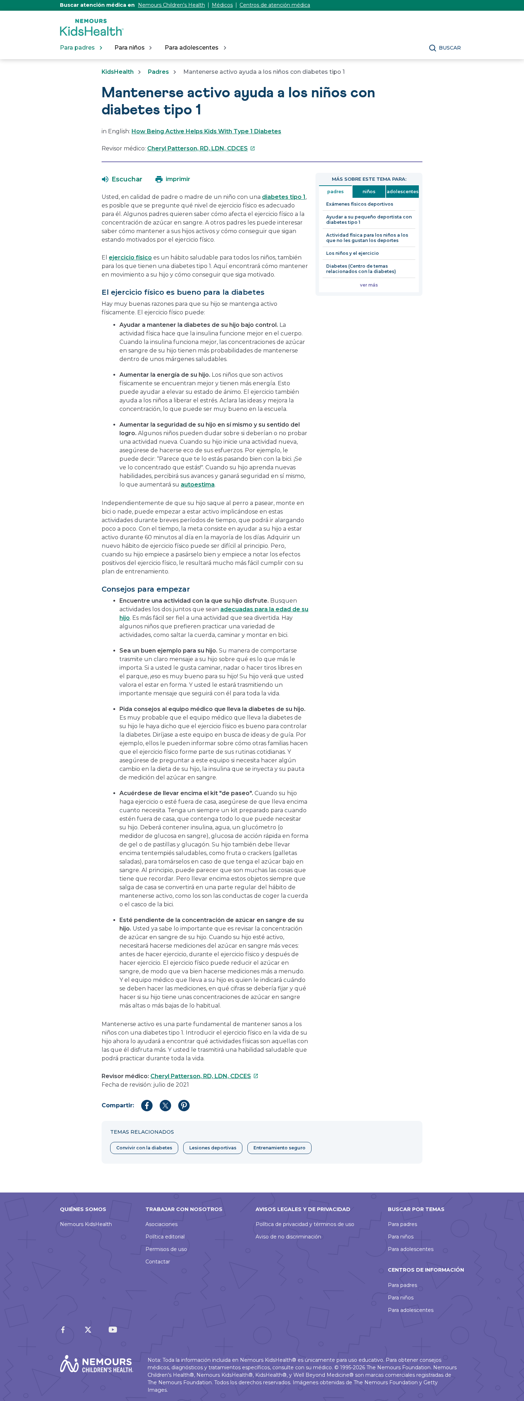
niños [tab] (369, 191)
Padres (158, 71)
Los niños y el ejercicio (352, 253)
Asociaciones (161, 1224)
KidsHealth (118, 71)
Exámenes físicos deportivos (359, 204)
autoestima (198, 484)
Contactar (157, 1261)
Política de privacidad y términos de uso (305, 1224)
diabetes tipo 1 (283, 197)
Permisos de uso (166, 1249)
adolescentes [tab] (402, 191)
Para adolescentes (410, 1249)
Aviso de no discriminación (288, 1236)
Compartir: (118, 1105)
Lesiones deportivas (212, 1147)
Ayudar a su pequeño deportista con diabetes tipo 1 (369, 219)
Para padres (402, 1224)
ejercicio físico (130, 257)
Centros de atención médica (275, 5)
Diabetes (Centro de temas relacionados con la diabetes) (361, 268)
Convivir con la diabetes (144, 1147)
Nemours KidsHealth (86, 1224)
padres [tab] (335, 191)
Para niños (400, 1236)
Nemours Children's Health (171, 5)
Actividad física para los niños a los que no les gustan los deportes (367, 237)
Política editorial (165, 1236)
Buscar (450, 48)
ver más (369, 285)
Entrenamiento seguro (279, 1147)
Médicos (222, 5)
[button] (122, 179)
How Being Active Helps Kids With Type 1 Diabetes (206, 131)
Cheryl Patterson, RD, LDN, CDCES (201, 148)
